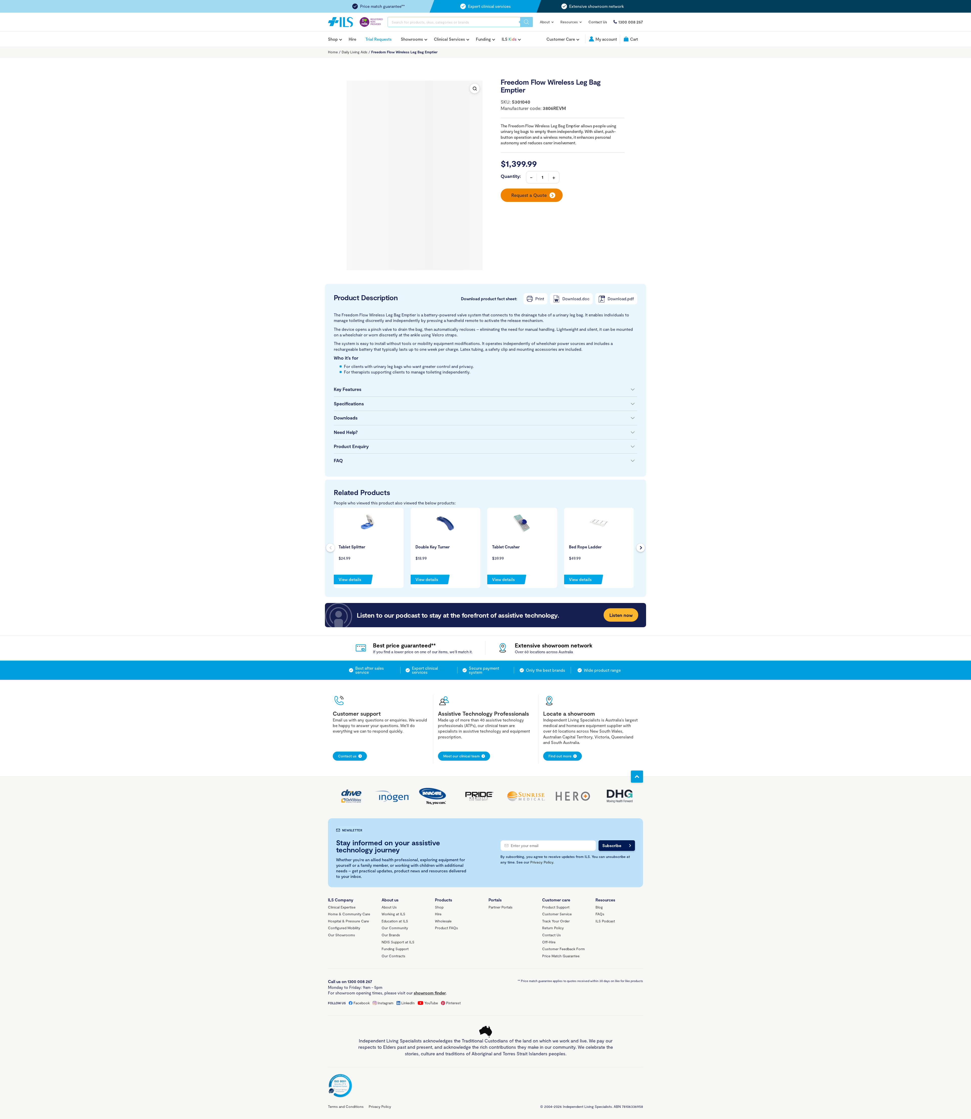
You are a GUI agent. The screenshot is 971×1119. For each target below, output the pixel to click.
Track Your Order (556, 921)
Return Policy (553, 928)
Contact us (347, 756)
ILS (509, 39)
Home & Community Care (349, 914)
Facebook (362, 1003)
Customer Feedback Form (563, 949)
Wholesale (443, 921)
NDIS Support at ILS (398, 942)
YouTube (431, 1003)
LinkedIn (408, 1003)
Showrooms (412, 39)
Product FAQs (446, 928)
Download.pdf (621, 298)
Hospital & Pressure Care (348, 921)
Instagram (385, 1003)
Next (640, 548)
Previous (330, 548)
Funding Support (395, 949)
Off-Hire (549, 942)
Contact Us (597, 22)
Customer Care (560, 39)
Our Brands (391, 935)
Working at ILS (393, 914)
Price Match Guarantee (561, 956)
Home (333, 52)
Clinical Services (449, 39)
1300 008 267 (630, 21)
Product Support (555, 907)
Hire (352, 39)
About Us (389, 907)
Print (539, 298)
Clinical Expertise (342, 907)
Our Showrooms (341, 935)
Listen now (621, 615)
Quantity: (511, 176)
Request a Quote (529, 195)
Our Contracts (393, 956)
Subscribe (611, 845)
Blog (599, 907)
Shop (333, 39)
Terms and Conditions (346, 1106)
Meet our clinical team (461, 756)
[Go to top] (637, 777)
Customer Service (557, 914)
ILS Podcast (605, 921)
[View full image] (474, 88)
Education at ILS (395, 921)
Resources (569, 22)
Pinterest (453, 1003)
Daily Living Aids (354, 52)
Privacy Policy (541, 862)
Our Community (395, 928)
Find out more (559, 756)
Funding (483, 39)
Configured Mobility (344, 928)
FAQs (599, 914)
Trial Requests (378, 39)
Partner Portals (501, 907)
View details (350, 579)
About (545, 22)
